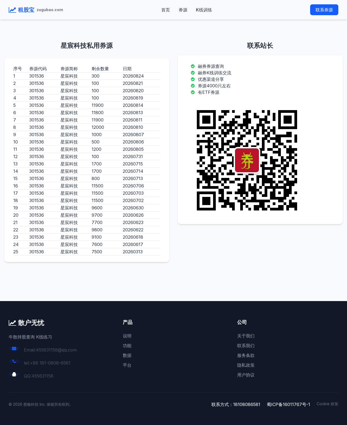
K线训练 (204, 9)
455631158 (42, 376)
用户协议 (246, 375)
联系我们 (246, 345)
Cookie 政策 (327, 403)
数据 (127, 355)
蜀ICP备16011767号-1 (288, 404)
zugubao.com (50, 9)
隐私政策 (246, 365)
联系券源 (324, 9)
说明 (127, 335)
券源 (183, 9)
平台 (127, 365)
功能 (127, 345)
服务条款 (246, 355)
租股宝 (26, 10)
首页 (165, 9)
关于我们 (246, 335)
